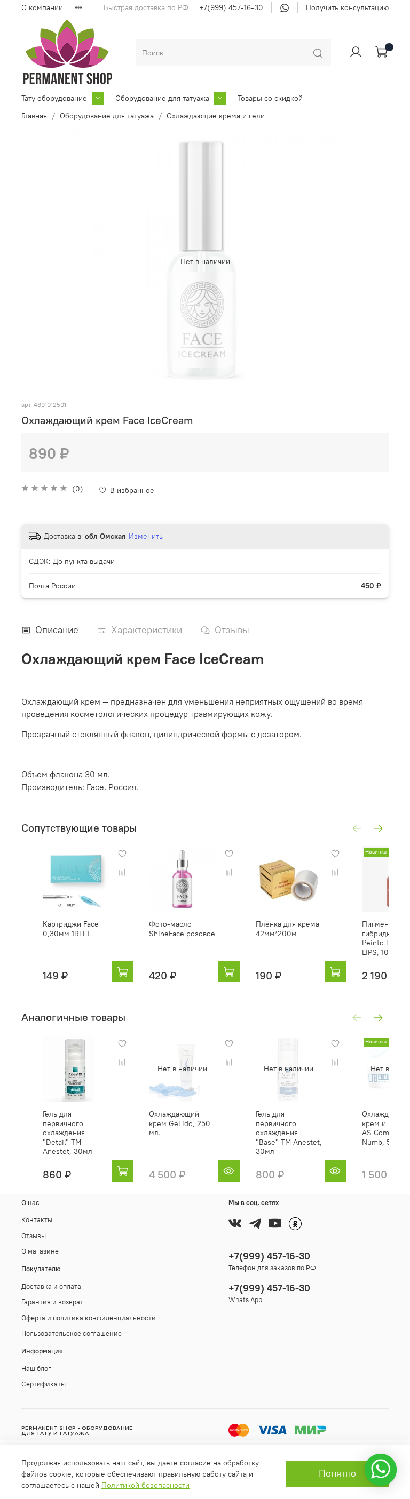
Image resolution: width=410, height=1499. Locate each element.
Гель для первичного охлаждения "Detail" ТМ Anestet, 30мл (67, 1132)
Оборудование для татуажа (162, 98)
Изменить (146, 536)
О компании (42, 7)
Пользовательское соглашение (71, 1333)
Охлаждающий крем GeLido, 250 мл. (179, 1123)
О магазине (40, 1251)
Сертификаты (43, 1384)
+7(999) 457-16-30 (231, 7)
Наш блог (36, 1369)
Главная (34, 116)
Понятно (337, 1473)
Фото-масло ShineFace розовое (182, 929)
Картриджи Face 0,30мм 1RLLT (71, 929)
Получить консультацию (347, 7)
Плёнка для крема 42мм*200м (287, 929)
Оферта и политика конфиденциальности (88, 1318)
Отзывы (33, 1236)
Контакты (36, 1220)
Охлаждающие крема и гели (216, 116)
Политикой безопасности (145, 1485)
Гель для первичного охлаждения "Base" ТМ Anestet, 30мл (289, 1132)
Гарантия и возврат (52, 1302)
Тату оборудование (54, 98)
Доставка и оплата (51, 1286)
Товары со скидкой (270, 98)
